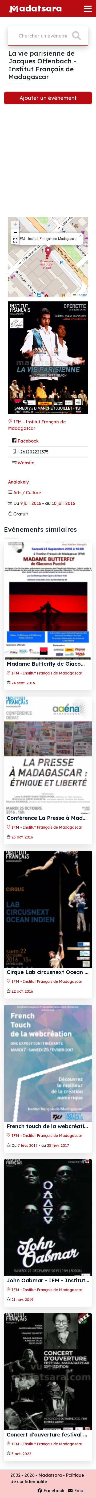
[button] (48, 251)
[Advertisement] (48, 165)
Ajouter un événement (48, 98)
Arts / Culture (26, 492)
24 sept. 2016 (23, 683)
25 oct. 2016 (22, 837)
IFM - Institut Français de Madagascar (46, 673)
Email (79, 1490)
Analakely (18, 482)
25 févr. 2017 (58, 1145)
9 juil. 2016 (30, 503)
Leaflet (81, 294)
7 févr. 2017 (28, 1145)
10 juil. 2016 (63, 503)
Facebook (28, 441)
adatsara (40, 8)
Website (26, 462)
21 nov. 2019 (22, 1299)
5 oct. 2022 (21, 1453)
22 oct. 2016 (22, 991)
